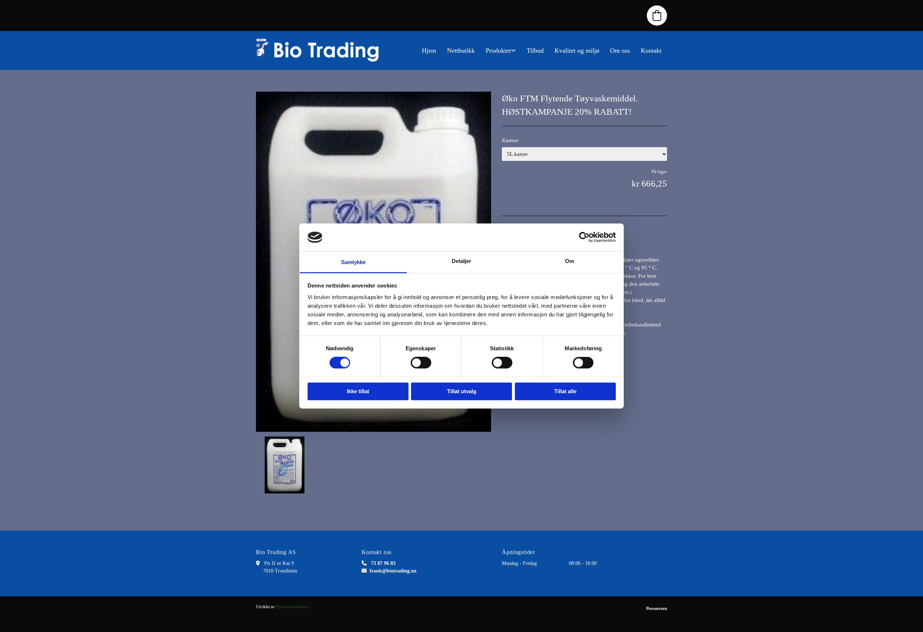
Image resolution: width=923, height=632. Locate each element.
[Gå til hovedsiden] (321, 50)
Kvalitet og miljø (577, 50)
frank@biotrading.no (393, 571)
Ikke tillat (358, 391)
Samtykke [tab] (353, 262)
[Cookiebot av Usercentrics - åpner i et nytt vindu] (584, 237)
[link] (500, 50)
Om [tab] (569, 261)
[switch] (421, 363)
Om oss (620, 50)
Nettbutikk (461, 50)
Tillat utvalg (461, 391)
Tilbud (535, 50)
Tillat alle (565, 391)
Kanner (510, 140)
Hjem (429, 50)
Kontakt (651, 50)
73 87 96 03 (383, 563)
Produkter (498, 50)
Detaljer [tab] (462, 261)
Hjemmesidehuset (292, 606)
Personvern (656, 608)
